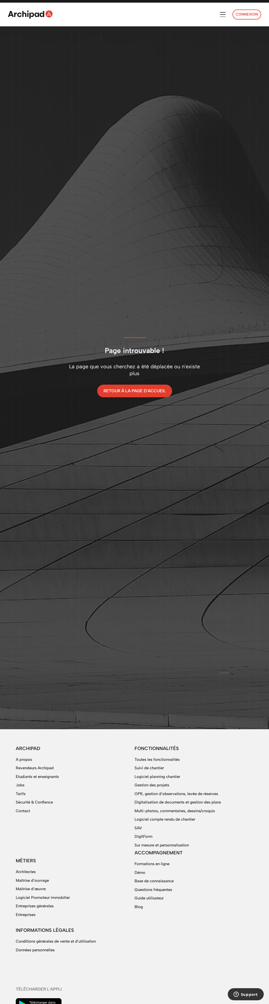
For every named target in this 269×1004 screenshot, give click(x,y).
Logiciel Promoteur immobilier (43, 897)
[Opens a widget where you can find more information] (245, 994)
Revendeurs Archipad (35, 768)
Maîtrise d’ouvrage (32, 880)
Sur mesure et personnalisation (161, 845)
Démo (139, 872)
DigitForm (143, 836)
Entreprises (25, 914)
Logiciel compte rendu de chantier (164, 819)
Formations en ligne (151, 863)
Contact (23, 811)
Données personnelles (35, 950)
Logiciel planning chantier (157, 776)
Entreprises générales (35, 906)
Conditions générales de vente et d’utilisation (56, 941)
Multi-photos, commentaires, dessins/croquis (174, 811)
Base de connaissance (154, 881)
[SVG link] (30, 14)
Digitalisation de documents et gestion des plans (177, 802)
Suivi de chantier (149, 768)
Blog (138, 906)
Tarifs (20, 793)
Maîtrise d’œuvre (31, 889)
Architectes (26, 871)
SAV (138, 828)
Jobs (20, 785)
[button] (222, 14)
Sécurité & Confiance (34, 802)
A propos (24, 759)
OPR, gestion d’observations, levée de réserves (176, 793)
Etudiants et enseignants (37, 776)
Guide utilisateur (149, 898)
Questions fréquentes (153, 889)
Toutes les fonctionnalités (157, 759)
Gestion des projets (151, 785)
